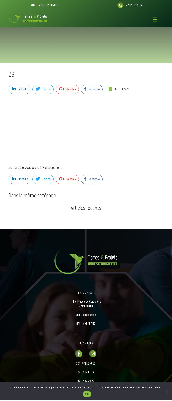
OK (87, 394)
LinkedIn (23, 89)
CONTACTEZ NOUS (86, 364)
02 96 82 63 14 (86, 372)
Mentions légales (86, 315)
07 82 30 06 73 (85, 381)
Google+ (71, 89)
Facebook (94, 89)
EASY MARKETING (85, 324)
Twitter (46, 89)
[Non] (166, 391)
